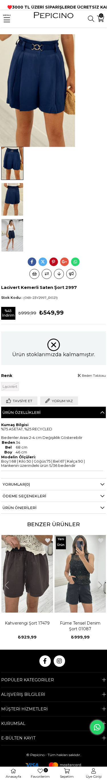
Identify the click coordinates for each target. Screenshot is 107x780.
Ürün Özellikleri (22, 412)
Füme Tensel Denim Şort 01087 (80, 626)
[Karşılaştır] (47, 274)
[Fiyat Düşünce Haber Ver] (59, 274)
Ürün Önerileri (20, 507)
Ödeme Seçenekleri (24, 496)
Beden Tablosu (93, 375)
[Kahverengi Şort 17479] (27, 574)
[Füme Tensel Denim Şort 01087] (80, 574)
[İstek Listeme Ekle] (34, 274)
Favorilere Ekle (47, 540)
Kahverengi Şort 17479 (27, 623)
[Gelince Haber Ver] (71, 274)
